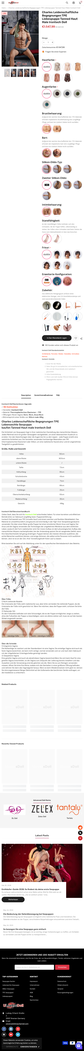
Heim (4, 8)
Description (26, 395)
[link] (14, 726)
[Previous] (2, 73)
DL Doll (14, 818)
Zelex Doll (42, 816)
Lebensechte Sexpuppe (17, 424)
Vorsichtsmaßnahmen (43, 395)
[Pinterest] (18, 1029)
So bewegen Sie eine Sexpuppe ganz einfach (24, 929)
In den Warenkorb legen (56, 338)
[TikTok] (4, 1034)
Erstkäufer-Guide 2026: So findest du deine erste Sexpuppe (30, 889)
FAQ (58, 395)
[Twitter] (18, 1034)
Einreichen (62, 967)
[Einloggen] (73, 2)
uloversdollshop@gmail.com (17, 1024)
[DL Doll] (14, 809)
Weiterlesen (13, 899)
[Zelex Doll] (42, 808)
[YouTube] (11, 1034)
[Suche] (67, 2)
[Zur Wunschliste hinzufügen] (76, 338)
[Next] (38, 73)
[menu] (3, 2)
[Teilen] (80, 338)
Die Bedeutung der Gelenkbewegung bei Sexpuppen (28, 914)
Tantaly (70, 818)
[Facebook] (4, 1029)
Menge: (45, 38)
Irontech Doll (17, 410)
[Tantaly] (70, 809)
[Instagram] (11, 1029)
